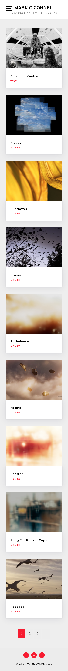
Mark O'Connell (34, 7)
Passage (17, 606)
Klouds (15, 142)
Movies (15, 147)
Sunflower (19, 209)
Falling (15, 408)
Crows (15, 275)
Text (13, 81)
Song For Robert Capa (29, 540)
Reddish (17, 474)
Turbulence (19, 341)
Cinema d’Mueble (24, 76)
